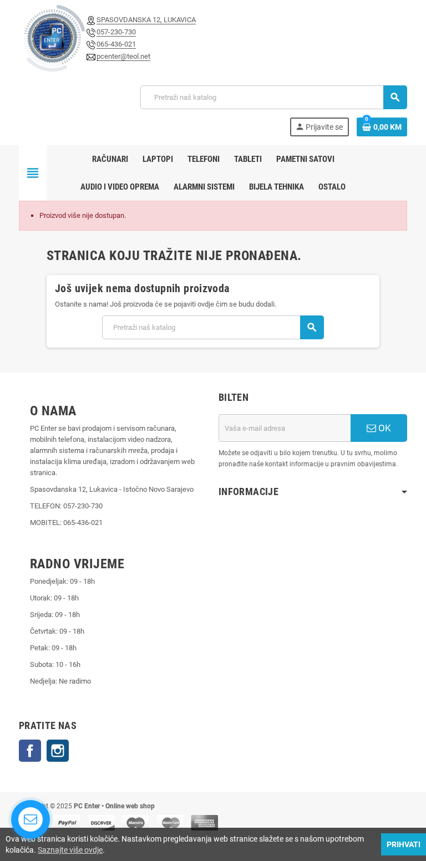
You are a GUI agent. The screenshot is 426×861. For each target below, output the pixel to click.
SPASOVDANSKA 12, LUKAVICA (146, 20)
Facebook (30, 751)
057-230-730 (116, 32)
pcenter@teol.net (123, 56)
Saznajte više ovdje (70, 849)
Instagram (58, 751)
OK (383, 428)
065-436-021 (116, 44)
